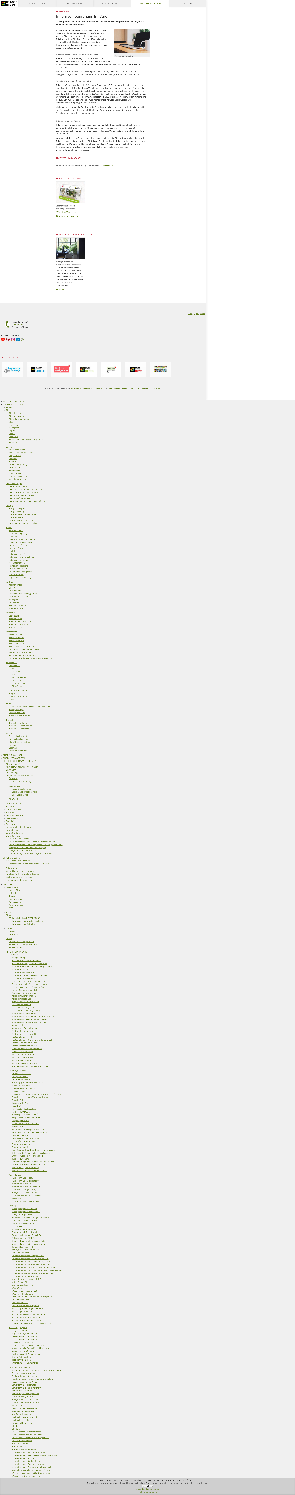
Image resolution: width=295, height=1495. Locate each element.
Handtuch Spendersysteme (24, 1408)
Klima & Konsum (16, 638)
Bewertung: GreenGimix (23, 1391)
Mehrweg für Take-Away (23, 1411)
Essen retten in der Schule (24, 1223)
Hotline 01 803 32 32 (21, 1073)
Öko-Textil (13, 799)
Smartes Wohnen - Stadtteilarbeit (27, 1156)
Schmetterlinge (19, 683)
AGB (137, 388)
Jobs (143, 388)
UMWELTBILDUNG (12, 858)
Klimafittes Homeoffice (19, 742)
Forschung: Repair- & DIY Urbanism (28, 1345)
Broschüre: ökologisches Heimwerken (29, 963)
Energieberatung (16, 511)
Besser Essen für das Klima (24, 1382)
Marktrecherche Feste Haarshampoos (29, 1019)
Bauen (9, 447)
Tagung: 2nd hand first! (22, 1247)
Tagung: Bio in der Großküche (25, 1250)
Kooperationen (15, 899)
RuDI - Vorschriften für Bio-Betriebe (28, 1435)
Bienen (15, 674)
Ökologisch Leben (37, 3)
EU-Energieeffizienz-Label (21, 520)
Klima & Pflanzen (16, 643)
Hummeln (16, 680)
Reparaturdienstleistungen (18, 827)
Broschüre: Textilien (21, 969)
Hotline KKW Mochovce (23, 1112)
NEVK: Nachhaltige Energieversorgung (29, 1132)
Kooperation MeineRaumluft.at (26, 1118)
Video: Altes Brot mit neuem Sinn (27, 1049)
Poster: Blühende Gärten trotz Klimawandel (32, 1040)
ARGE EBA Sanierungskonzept (26, 1079)
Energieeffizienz (13, 809)
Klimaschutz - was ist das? (21, 652)
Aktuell (9, 407)
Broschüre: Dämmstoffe (23, 972)
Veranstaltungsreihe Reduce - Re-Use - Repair (33, 1162)
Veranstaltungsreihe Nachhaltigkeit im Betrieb (30, 853)
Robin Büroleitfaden (21, 1443)
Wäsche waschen (17, 712)
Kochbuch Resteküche (22, 999)
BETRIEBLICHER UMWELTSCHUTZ (19, 761)
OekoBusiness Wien (15, 815)
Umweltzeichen (13, 830)
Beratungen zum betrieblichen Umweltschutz (32, 1379)
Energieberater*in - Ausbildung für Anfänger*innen (32, 842)
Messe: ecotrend (19, 1025)
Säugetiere (14, 693)
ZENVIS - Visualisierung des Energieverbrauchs (33, 1323)
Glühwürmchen (19, 677)
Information (14, 955)
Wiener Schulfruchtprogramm (25, 1305)
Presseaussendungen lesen (21, 941)
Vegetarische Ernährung (20, 577)
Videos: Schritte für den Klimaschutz (25, 649)
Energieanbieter (16, 517)
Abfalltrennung (16, 413)
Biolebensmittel (16, 530)
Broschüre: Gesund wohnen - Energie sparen (32, 966)
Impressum (87, 388)
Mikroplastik (14, 428)
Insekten (13, 668)
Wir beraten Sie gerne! (13, 401)
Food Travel (17, 1226)
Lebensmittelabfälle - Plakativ (25, 1123)
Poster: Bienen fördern (22, 1031)
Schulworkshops (13, 868)
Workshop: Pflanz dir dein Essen (26, 1320)
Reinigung (10, 824)
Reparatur (13, 442)
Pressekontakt (16, 947)
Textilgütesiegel (16, 709)
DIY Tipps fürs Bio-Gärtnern (21, 495)
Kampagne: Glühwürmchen (24, 993)
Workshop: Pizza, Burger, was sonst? (29, 1308)
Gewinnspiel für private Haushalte (27, 921)
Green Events (12, 818)
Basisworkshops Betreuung (24, 1376)
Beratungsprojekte (17, 1071)
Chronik (9, 915)
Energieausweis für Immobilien (23, 514)
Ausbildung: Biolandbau (22, 1178)
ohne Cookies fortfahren (147, 1489)
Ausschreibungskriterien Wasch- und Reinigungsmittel (37, 1370)
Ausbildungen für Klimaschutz (22, 655)
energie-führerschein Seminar (22, 850)
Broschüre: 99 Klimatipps (23, 978)
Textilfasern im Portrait (19, 715)
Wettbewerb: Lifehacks (22, 1294)
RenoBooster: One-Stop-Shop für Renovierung (33, 1150)
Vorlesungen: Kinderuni (22, 1285)
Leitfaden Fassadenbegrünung (26, 1010)
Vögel (11, 699)
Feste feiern (14, 536)
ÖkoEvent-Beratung (21, 1135)
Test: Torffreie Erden (21, 1360)
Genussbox (17, 1405)
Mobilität (10, 812)
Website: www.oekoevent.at (25, 1057)
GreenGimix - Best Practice (24, 792)
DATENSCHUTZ (100, 388)
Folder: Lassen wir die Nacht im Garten (29, 987)
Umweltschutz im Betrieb (20, 1367)
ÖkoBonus (16, 1429)
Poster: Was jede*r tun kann (24, 1043)
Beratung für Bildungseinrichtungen (22, 874)
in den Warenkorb (68, 212)
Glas (11, 422)
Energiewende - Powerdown (25, 1399)
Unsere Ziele (15, 890)
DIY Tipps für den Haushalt (21, 498)
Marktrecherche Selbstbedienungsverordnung (33, 1016)
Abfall (8, 410)
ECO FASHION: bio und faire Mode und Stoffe (29, 707)
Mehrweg (13, 425)
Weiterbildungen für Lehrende (20, 871)
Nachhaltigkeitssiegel (22, 1420)
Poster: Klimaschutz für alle (24, 1046)
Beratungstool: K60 (21, 1085)
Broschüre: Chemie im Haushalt (26, 960)
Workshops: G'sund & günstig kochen (29, 1314)
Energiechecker (19, 1091)
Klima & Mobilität (16, 641)
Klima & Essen (15, 635)
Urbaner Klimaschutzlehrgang (25, 1201)
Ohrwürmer (17, 686)
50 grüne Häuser (19, 1330)
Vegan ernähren (16, 574)
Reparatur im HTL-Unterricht (25, 1232)
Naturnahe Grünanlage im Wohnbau (28, 1129)
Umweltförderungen (15, 833)
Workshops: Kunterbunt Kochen (26, 1317)
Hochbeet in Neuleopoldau (24, 1109)
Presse (149, 388)
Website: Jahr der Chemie (23, 1054)
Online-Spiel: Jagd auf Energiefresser (29, 1235)
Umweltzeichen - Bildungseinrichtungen (30, 1452)
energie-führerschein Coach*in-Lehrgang (27, 848)
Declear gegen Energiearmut (25, 1336)
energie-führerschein (21, 1184)
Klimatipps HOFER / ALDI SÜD (25, 1115)
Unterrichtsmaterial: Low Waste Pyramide (31, 1261)
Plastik (12, 434)
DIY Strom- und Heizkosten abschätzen (27, 501)
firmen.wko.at (107, 165)
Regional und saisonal (19, 566)
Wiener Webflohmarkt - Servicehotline (29, 1170)
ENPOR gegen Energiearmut (25, 1339)
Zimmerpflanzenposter (65, 206)
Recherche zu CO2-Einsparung (26, 1354)
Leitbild (12, 893)
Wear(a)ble (17, 1288)
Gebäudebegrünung (18, 464)
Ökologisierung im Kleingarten (26, 1138)
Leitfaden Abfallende (21, 1005)
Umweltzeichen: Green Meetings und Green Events (35, 1455)
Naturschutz (11, 663)
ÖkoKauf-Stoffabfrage (22, 781)
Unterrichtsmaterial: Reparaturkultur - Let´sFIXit (34, 1267)
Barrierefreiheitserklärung (121, 388)
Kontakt (157, 388)
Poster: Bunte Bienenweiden (25, 1034)
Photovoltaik (15, 470)
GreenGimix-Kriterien (21, 789)
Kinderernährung (17, 548)
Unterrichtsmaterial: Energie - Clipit (28, 1256)
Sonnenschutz (15, 627)
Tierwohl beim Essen (18, 723)
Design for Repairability (22, 1214)
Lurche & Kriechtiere (18, 690)
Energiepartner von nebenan (25, 1192)
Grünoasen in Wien (20, 1103)
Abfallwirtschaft (13, 764)
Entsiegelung (15, 591)
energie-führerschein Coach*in (26, 1187)
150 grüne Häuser (20, 1076)
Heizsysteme (15, 467)
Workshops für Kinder (22, 1311)
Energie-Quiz (18, 1100)
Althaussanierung (17, 450)
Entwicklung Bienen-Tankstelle (26, 1220)
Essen (9, 527)
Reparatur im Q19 (20, 1147)
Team (8, 912)
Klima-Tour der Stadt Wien (24, 1229)
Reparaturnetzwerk (21, 1144)
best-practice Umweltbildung (19, 877)
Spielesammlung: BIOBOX (23, 1238)
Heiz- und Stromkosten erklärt (23, 523)
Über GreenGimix (20, 795)
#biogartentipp (15, 585)
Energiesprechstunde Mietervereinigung (30, 1097)
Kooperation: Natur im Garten (25, 1002)
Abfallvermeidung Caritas (23, 1373)
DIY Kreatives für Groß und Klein (23, 492)
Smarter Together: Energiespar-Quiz (28, 1244)
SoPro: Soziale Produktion (24, 1449)
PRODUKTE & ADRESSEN (15, 758)
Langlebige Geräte (20, 1120)
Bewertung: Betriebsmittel (24, 1385)
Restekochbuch (19, 1446)
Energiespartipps (17, 508)
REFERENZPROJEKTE (16, 952)
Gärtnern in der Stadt (18, 596)
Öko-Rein (13, 778)
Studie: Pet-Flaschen (21, 1357)
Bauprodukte (15, 456)
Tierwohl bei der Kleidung (20, 726)
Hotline (12, 931)
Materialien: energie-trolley (24, 1189)
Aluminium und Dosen (19, 419)
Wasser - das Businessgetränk (26, 1476)
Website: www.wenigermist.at (25, 1291)
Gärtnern (10, 582)
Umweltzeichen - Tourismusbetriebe (28, 1464)
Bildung (12, 1206)
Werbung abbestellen (19, 751)
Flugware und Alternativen (21, 542)
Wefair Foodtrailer (20, 1302)
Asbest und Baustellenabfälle (22, 453)
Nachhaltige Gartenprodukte (25, 1417)
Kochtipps (13, 551)
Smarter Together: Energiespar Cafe (28, 1241)
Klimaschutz (11, 632)
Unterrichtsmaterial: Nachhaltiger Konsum (31, 1264)
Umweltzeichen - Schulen (23, 1458)
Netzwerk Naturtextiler (22, 1423)
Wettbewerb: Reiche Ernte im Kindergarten (32, 1297)
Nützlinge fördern (17, 602)
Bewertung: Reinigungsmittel (25, 1394)
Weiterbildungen (13, 836)
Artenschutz (14, 665)
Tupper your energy (21, 1159)
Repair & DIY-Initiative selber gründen (26, 439)
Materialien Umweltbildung (18, 861)
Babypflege (14, 616)
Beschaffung (12, 773)
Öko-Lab (16, 1426)
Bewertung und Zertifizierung (19, 776)
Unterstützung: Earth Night (24, 1141)
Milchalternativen (17, 563)
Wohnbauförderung (18, 479)
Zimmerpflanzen (16, 608)
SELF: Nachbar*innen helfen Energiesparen (31, 1153)
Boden (12, 588)
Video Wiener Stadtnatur (23, 1282)
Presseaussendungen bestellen (23, 944)
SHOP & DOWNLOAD (13, 755)
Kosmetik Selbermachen (20, 621)
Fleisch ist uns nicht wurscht (22, 539)
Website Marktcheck (21, 1060)
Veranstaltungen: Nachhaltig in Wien (28, 1279)
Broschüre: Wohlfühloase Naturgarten (29, 975)
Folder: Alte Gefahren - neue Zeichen (28, 981)
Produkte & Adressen (112, 3)
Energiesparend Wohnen (23, 1342)
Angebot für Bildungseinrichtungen (22, 767)
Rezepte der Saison (18, 569)
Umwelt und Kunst (20, 1253)
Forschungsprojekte (18, 1327)
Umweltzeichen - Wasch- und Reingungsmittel (33, 1467)
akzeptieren (148, 1486)
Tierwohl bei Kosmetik (19, 729)
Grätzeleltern (18, 1198)
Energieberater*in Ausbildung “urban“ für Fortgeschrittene (36, 845)
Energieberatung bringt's (23, 1088)
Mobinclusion (18, 1126)
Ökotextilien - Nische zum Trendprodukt (30, 1438)
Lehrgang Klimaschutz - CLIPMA (26, 1195)
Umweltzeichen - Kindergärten (26, 1461)
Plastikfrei (13, 437)
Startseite (76, 388)
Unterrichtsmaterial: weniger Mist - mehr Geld (33, 1273)
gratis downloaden (69, 216)
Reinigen (13, 745)
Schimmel (13, 748)
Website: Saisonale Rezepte (24, 1063)
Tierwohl (10, 720)
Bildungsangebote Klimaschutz (26, 1212)
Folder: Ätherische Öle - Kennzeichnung (30, 984)
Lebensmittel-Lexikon (19, 560)
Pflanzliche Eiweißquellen (20, 572)
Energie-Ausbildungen (19, 839)
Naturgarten (14, 599)
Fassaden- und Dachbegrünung (23, 594)
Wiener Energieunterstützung (25, 1167)
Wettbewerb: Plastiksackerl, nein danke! (30, 1066)
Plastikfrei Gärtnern (18, 605)
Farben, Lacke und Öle (19, 736)
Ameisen (16, 671)
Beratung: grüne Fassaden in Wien (27, 1082)
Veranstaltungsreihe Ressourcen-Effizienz (31, 1470)
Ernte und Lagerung (18, 533)
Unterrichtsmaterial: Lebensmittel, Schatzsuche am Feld (37, 1270)
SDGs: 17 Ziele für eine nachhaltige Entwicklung (30, 658)
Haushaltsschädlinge (18, 739)
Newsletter (14, 934)
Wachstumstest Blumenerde (25, 1363)
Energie (9, 505)
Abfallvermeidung (17, 416)
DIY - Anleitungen (14, 483)
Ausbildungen (15, 1175)
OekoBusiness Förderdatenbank (26, 1432)
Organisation (12, 887)
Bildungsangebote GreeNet (24, 1209)
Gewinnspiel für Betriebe (23, 924)
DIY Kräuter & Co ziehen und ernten (25, 489)
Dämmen (13, 459)
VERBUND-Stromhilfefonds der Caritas (30, 1165)
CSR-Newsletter (13, 803)
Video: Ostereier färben (22, 1052)
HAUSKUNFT (18, 1106)
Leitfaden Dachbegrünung (24, 1007)
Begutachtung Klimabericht (24, 1333)
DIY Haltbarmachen (18, 486)
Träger (12, 896)
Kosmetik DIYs (15, 619)
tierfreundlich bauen (18, 696)
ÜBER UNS (8, 884)
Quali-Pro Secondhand (22, 1441)
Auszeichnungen (16, 905)
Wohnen (10, 733)
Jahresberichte (16, 902)
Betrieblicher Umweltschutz (149, 3)
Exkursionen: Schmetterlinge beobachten (31, 1217)
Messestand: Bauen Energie (24, 1028)
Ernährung (11, 806)
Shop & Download (75, 3)
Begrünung (63, 11)
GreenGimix (14, 786)
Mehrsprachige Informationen (19, 880)
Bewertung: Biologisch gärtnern (26, 1388)
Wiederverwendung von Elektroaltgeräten (31, 1473)
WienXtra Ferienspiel (21, 1300)
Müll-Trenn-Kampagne (22, 1414)
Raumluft (10, 821)
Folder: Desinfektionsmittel (24, 990)
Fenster (12, 461)
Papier (12, 431)
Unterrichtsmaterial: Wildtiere (25, 1276)
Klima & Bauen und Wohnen (21, 646)
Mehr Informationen (147, 1492)
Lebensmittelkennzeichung (21, 557)
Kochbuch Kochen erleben (24, 996)
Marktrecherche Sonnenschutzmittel (29, 1022)
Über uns (188, 3)
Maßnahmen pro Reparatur (24, 1351)
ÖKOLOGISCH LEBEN (13, 404)
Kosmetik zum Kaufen (19, 624)
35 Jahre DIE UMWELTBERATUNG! (25, 918)
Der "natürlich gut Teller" (23, 1396)
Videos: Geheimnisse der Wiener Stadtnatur (29, 864)
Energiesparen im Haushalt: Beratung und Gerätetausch (37, 1094)
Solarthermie (15, 473)
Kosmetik (10, 613)
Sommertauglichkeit (18, 476)
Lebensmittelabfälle (18, 554)
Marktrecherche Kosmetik (24, 1013)
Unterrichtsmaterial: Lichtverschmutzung (31, 1258)
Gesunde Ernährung (18, 545)
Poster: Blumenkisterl (22, 1037)
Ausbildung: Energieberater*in (25, 1181)
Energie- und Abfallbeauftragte (26, 1402)
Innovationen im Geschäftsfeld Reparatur (31, 1348)
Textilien (10, 704)
